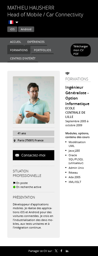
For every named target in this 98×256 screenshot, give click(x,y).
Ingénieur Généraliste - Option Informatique (77, 95)
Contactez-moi (32, 155)
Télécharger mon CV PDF (80, 50)
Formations (76, 78)
